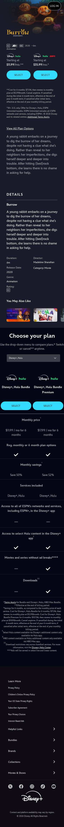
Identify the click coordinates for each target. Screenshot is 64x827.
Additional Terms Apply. (39, 117)
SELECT (18, 75)
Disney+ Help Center (41, 647)
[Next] (58, 314)
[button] (32, 729)
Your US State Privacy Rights (20, 701)
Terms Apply (10, 602)
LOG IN (54, 5)
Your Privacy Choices (16, 714)
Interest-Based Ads (16, 721)
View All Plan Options (20, 128)
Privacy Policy (14, 688)
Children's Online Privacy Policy (21, 694)
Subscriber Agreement (17, 708)
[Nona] (45, 315)
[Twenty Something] (18, 315)
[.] (10, 786)
